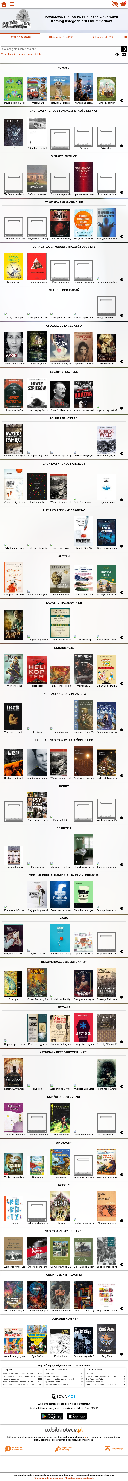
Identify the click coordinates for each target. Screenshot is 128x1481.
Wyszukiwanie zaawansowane (17, 54)
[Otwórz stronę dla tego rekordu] (14, 89)
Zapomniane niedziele (53, 1382)
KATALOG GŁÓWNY (20, 37)
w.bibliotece (78, 1437)
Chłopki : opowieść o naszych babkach (59, 1379)
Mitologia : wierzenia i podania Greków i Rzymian (21, 1373)
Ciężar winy (90, 1373)
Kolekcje (39, 54)
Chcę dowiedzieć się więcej (48, 1478)
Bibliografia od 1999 (102, 37)
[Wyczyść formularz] (117, 54)
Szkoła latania (49, 1373)
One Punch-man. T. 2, (94, 1379)
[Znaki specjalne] (124, 54)
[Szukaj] (124, 49)
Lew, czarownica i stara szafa (55, 1376)
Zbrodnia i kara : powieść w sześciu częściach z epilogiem (25, 1384)
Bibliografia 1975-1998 (61, 37)
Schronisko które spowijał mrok (56, 1384)
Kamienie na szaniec (11, 1379)
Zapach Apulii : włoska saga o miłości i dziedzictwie (105, 1384)
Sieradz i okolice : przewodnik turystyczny (19, 1376)
